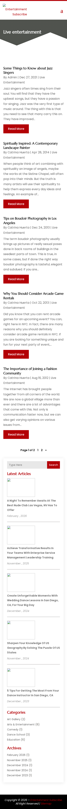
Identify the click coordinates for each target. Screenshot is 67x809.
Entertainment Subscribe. (46, 800)
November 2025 (17, 760)
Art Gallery (13, 719)
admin (12, 77)
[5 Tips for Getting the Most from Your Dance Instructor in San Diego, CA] (21, 678)
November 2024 (17, 770)
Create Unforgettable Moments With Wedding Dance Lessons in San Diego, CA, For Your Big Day (33, 600)
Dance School (16, 734)
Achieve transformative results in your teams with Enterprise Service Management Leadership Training (31, 552)
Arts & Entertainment (21, 724)
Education (13, 739)
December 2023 (17, 775)
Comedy (12, 729)
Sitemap (46, 803)
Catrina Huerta (18, 152)
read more (16, 129)
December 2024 (17, 765)
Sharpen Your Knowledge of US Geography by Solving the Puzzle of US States (33, 647)
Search (53, 465)
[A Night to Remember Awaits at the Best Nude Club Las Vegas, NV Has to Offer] (21, 488)
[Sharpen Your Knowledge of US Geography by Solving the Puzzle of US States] (21, 631)
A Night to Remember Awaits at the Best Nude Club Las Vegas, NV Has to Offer (32, 505)
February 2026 (16, 755)
